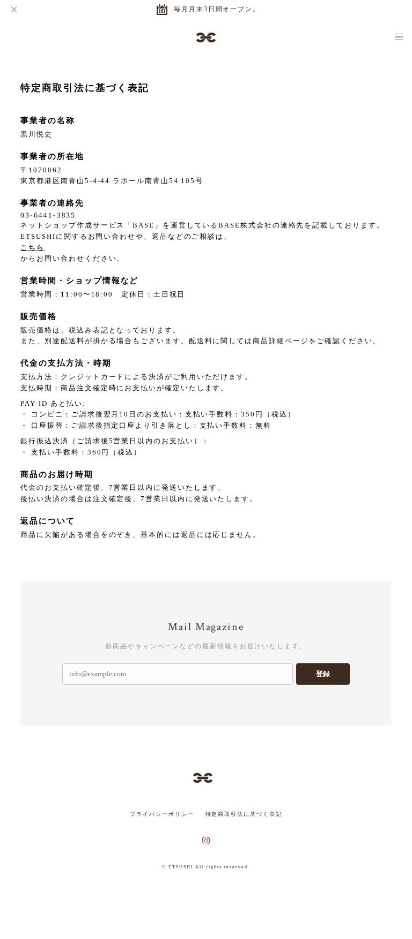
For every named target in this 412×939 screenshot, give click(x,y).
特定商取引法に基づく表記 (243, 814)
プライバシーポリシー (162, 814)
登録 (323, 674)
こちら (32, 248)
